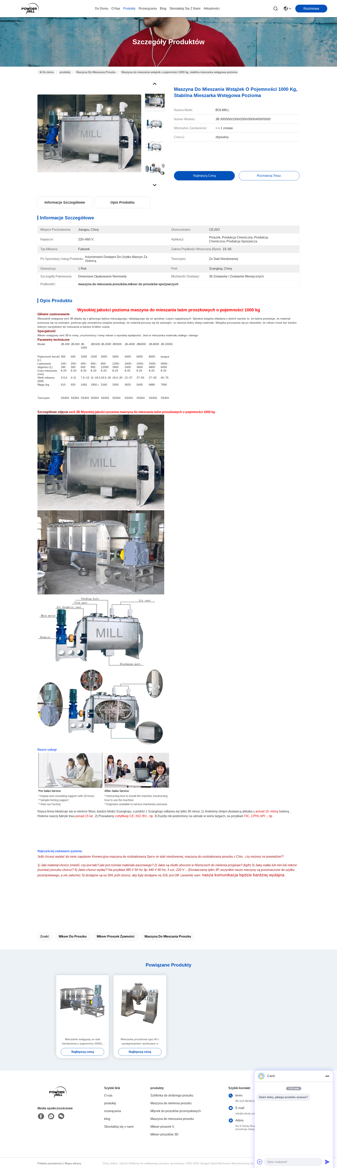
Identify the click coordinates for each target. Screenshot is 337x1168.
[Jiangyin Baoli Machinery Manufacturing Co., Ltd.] (31, 8)
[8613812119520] (51, 1116)
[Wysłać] (327, 1161)
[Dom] (58, 1096)
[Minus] (327, 1076)
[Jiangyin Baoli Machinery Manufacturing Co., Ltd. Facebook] (40, 1116)
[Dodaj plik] (260, 1161)
